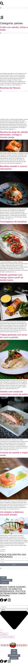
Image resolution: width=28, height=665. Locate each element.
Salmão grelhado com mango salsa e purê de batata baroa (11, 277)
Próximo (3, 551)
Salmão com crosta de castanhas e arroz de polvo (14, 392)
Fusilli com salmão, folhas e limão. (14, 28)
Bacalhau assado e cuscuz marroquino (13, 167)
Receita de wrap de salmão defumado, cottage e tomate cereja (14, 135)
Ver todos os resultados (7, 637)
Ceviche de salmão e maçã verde (13, 453)
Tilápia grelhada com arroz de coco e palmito (13, 336)
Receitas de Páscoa (10, 88)
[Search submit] (1, 631)
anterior (2, 549)
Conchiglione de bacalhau (13, 221)
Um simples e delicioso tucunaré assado (12, 513)
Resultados (4, 634)
